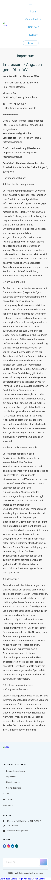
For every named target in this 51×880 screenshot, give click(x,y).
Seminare (8, 805)
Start (6, 794)
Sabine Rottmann (13, 788)
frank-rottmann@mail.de (23, 108)
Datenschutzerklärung (15, 771)
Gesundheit (9, 799)
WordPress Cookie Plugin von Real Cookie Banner (22, 879)
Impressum (11, 776)
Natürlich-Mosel (13, 782)
